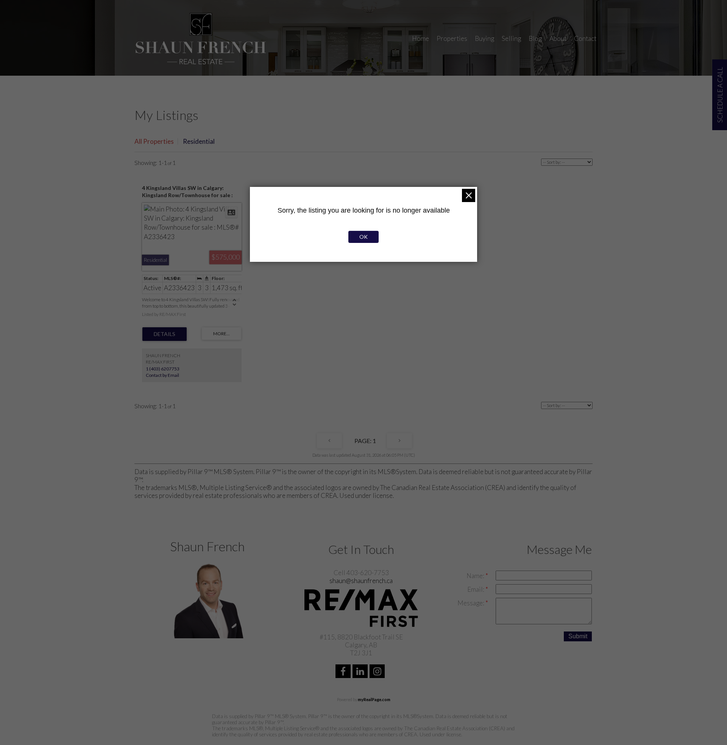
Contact (585, 38)
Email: (476, 589)
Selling (511, 38)
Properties (452, 38)
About (557, 38)
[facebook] (344, 672)
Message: (471, 603)
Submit (577, 636)
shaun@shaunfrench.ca (361, 581)
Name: (475, 576)
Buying (484, 38)
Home (420, 38)
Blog (535, 38)
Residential (199, 141)
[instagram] (378, 672)
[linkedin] (361, 672)
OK (363, 236)
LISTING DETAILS (164, 334)
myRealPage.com (374, 699)
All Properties (154, 141)
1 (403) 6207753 (162, 369)
